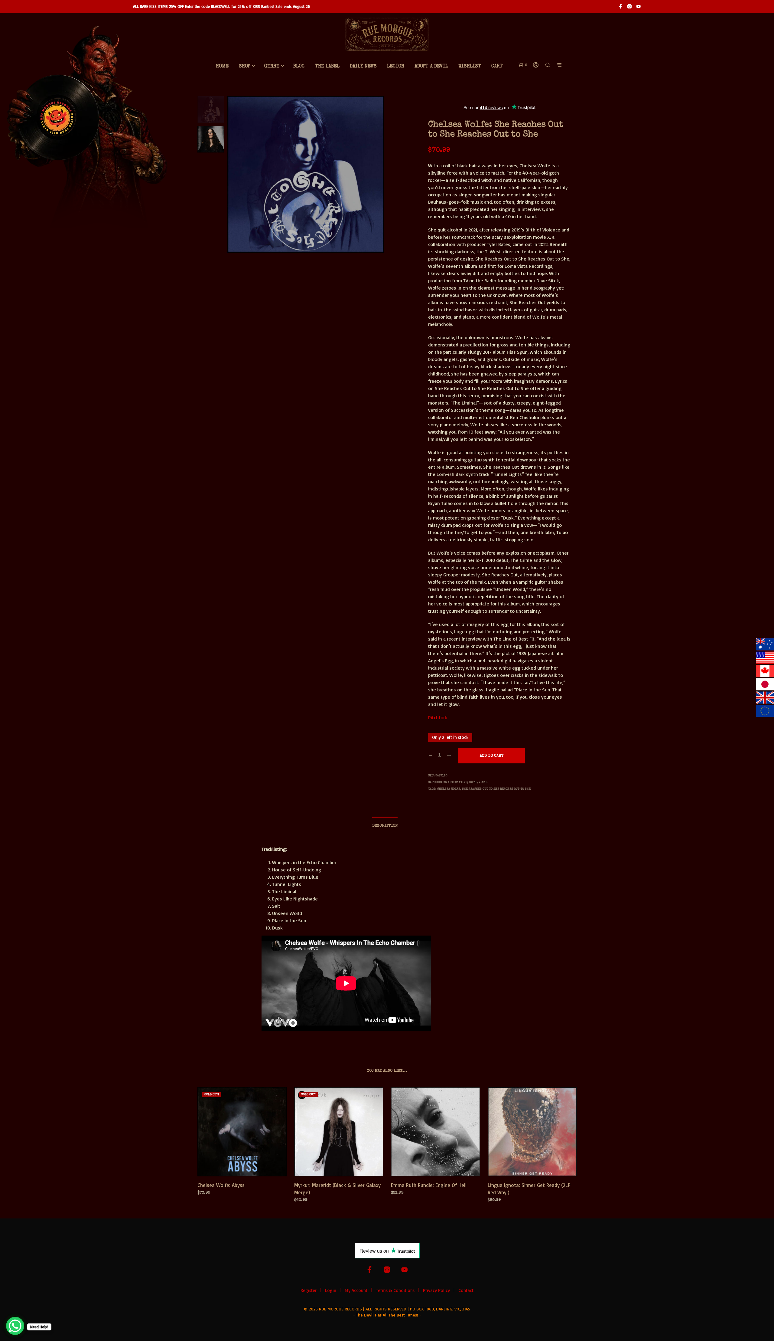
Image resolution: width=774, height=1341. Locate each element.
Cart (497, 66)
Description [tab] (385, 826)
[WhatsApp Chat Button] (15, 1326)
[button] (522, 65)
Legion (395, 66)
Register (309, 1290)
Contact (465, 1290)
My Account (356, 1290)
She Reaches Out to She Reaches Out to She (496, 789)
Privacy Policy (436, 1290)
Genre (271, 66)
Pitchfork (437, 717)
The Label (327, 66)
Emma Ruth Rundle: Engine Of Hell (429, 1185)
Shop (244, 66)
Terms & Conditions (395, 1290)
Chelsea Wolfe (448, 789)
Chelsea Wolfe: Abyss (221, 1185)
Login (330, 1290)
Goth (473, 782)
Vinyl (483, 782)
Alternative (457, 782)
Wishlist (469, 66)
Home (222, 66)
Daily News (363, 66)
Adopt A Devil (431, 66)
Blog (299, 66)
